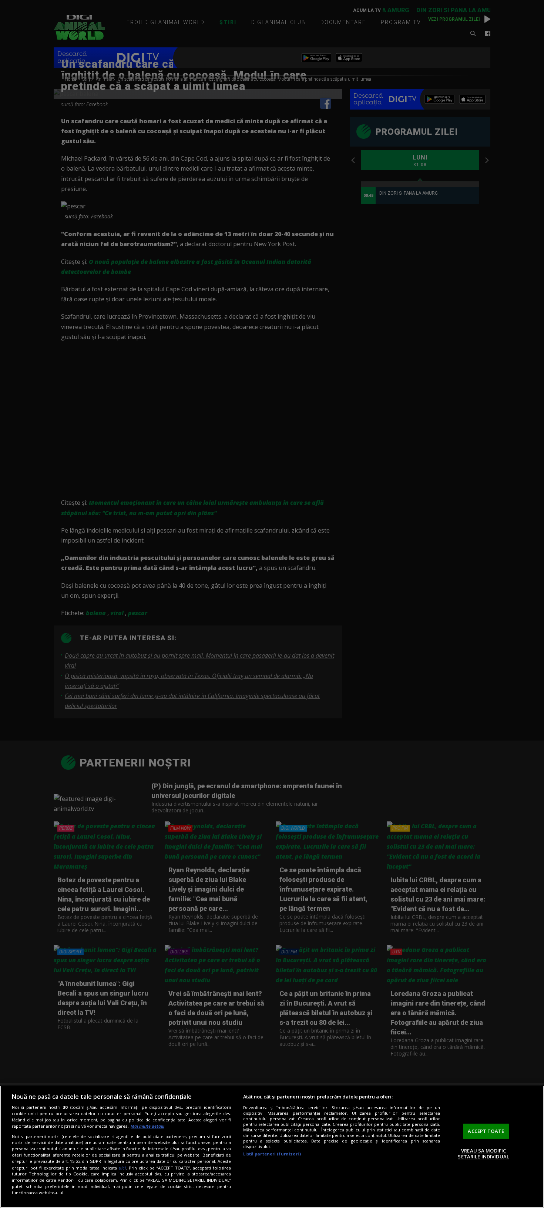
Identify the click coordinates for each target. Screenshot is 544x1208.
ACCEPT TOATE (486, 1131)
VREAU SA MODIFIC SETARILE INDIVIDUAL (483, 1153)
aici (122, 1168)
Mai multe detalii (147, 1126)
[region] (272, 1146)
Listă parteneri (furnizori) (272, 1154)
